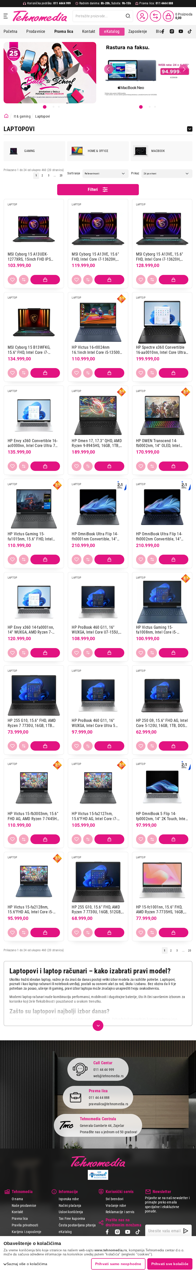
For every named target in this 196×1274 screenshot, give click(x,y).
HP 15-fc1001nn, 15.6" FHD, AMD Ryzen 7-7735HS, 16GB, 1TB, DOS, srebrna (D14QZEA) (161, 910)
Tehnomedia (40, 16)
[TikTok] (189, 32)
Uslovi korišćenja (71, 1212)
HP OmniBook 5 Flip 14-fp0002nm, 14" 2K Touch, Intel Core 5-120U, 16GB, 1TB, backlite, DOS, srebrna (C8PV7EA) (161, 816)
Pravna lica (20, 1218)
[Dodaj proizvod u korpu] (45, 279)
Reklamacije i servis (120, 1212)
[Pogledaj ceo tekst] (98, 1025)
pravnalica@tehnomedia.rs (108, 1104)
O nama (17, 1199)
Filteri (93, 189)
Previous (12, 69)
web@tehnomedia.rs (108, 1076)
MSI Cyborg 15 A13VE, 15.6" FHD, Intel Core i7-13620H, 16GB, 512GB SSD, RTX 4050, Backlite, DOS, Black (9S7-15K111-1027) (95, 257)
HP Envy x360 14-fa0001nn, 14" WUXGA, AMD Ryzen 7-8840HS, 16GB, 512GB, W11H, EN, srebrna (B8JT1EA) (32, 630)
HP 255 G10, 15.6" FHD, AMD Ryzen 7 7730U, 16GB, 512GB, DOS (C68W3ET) (96, 910)
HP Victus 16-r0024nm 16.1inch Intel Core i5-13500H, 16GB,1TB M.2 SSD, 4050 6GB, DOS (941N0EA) (97, 350)
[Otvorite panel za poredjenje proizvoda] (155, 16)
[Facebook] (163, 32)
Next (87, 69)
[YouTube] (180, 32)
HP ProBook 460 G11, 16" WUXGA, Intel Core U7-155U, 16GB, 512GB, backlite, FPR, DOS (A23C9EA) (95, 630)
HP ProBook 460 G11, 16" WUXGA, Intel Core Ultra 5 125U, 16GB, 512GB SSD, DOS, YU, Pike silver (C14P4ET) (96, 723)
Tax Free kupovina (72, 1218)
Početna (10, 31)
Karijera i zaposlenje (26, 1232)
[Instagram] (172, 32)
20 (61, 175)
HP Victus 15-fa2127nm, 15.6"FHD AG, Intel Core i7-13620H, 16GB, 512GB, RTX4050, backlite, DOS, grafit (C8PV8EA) (97, 816)
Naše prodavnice (24, 1205)
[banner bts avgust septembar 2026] (50, 72)
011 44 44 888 (99, 1098)
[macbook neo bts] (146, 72)
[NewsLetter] (186, 1231)
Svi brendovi (115, 1199)
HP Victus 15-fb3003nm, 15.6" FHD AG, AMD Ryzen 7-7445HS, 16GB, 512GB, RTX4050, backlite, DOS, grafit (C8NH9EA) (34, 816)
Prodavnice (35, 31)
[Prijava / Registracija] (142, 16)
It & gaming (22, 116)
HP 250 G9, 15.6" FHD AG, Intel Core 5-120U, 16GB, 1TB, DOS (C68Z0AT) (162, 723)
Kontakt (88, 31)
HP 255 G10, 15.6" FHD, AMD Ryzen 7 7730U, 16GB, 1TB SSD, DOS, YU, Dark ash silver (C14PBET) (32, 723)
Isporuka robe (69, 1199)
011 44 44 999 (103, 1070)
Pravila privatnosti (25, 1225)
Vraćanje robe (116, 1205)
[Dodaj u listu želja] (12, 279)
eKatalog (111, 31)
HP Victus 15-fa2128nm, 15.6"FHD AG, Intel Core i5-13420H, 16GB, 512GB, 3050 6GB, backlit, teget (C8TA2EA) (32, 910)
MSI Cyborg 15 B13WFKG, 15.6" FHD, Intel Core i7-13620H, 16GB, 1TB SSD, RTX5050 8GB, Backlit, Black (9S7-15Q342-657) (31, 350)
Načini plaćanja (70, 1205)
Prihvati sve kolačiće (169, 1264)
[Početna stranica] (6, 116)
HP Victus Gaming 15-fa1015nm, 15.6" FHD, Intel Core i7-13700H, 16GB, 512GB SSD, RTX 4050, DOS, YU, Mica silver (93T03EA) (33, 536)
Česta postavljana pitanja (77, 1225)
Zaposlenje (137, 31)
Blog (160, 31)
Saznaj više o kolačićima (27, 1264)
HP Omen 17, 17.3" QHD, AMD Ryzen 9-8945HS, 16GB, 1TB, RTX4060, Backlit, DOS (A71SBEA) (96, 443)
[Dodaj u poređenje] (23, 279)
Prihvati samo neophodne (118, 1264)
